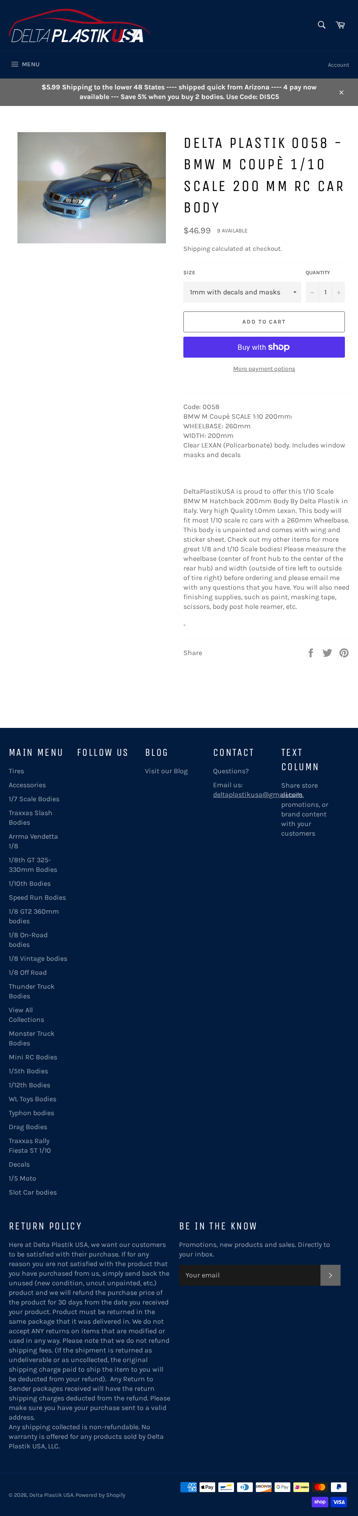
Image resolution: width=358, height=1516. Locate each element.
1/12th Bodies (29, 1085)
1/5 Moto (22, 1178)
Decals (19, 1164)
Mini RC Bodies (33, 1057)
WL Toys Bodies (32, 1099)
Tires (16, 771)
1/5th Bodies (28, 1071)
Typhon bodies (31, 1113)
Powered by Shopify (100, 1495)
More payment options (264, 368)
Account (338, 64)
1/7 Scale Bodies (34, 799)
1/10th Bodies (30, 883)
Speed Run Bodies (37, 897)
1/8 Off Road (28, 972)
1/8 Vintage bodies (38, 958)
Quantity (318, 273)
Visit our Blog (166, 771)
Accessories (27, 785)
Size (189, 273)
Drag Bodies (28, 1127)
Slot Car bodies (33, 1192)
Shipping (196, 249)
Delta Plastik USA (51, 1495)
